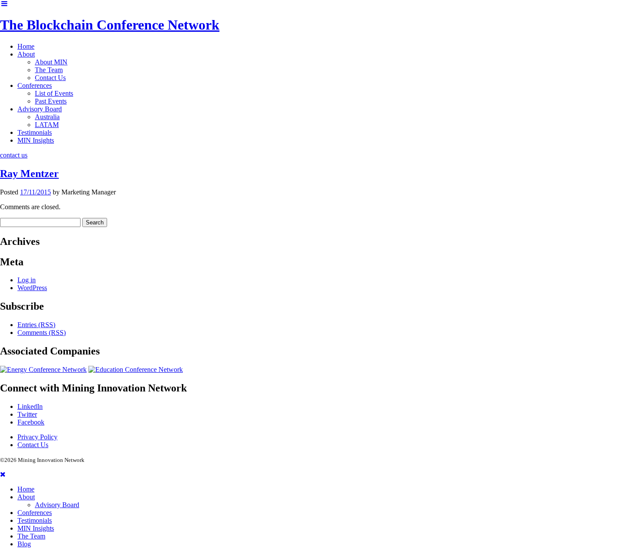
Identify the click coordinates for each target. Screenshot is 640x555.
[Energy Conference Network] (43, 369)
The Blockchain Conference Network (109, 25)
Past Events (51, 101)
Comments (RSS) (41, 332)
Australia (47, 116)
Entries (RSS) (36, 324)
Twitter (27, 414)
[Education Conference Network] (135, 369)
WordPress (32, 287)
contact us (13, 155)
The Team (49, 70)
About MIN (51, 62)
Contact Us (50, 77)
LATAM (47, 124)
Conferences (34, 85)
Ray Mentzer (29, 173)
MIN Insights (35, 140)
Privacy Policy (37, 437)
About (26, 54)
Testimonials (34, 132)
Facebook (30, 422)
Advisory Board (39, 109)
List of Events (54, 93)
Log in (26, 280)
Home (25, 46)
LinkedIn (30, 406)
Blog (24, 544)
